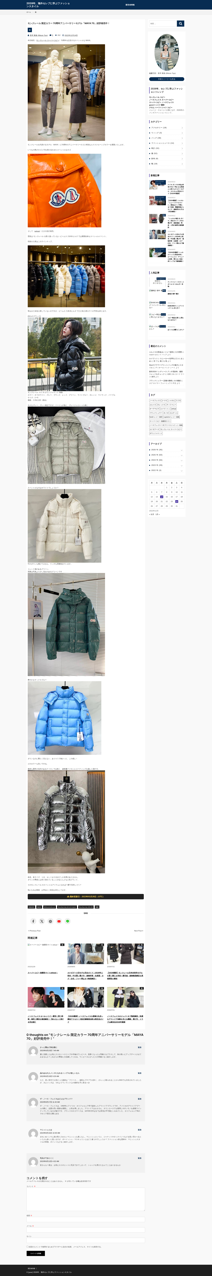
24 (177, 501)
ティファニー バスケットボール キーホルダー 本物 (176, 284)
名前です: (153, 73)
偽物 (97, 907)
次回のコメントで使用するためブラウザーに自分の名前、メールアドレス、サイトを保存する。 (65, 1247)
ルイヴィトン (165, 409)
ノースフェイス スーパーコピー (161, 100)
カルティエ (174, 413)
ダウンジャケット (49, 907)
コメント (31, 1186)
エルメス (153, 405)
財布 (154, 159)
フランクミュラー (156, 413)
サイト (29, 1236)
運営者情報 (130, 5)
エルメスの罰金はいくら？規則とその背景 (165, 352)
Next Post (138, 931)
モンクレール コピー (157, 97)
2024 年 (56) (157, 460)
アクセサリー (159, 128)
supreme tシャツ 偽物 (171, 417)
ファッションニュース (162, 143)
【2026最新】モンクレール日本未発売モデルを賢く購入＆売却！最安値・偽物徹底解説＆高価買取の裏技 (125, 976)
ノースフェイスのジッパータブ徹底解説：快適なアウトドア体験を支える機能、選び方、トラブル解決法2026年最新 (125, 1019)
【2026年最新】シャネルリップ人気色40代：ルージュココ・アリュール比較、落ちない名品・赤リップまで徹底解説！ (176, 256)
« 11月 (151, 514)
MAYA (39, 907)
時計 (155, 148)
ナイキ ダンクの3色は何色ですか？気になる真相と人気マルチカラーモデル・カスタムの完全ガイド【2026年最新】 (176, 189)
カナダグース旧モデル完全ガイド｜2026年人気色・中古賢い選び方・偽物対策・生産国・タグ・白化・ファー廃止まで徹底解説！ (85, 976)
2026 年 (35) (157, 450)
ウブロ (178, 400)
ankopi (37, 231)
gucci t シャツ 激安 (157, 105)
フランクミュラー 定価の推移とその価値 (165, 381)
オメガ (166, 413)
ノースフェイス (155, 400)
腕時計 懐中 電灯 (173, 294)
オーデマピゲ (154, 409)
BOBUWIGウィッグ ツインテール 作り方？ (176, 307)
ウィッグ (156, 133)
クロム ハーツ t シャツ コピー (160, 107)
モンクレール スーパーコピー (47, 40)
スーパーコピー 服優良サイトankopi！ (43, 973)
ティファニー (171, 405)
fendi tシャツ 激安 (156, 417)
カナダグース (154, 429)
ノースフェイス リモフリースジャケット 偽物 (166, 425)
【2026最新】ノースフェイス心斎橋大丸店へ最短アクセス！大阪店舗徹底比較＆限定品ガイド (85, 1019)
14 (162, 497)
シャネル (171, 400)
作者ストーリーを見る (166, 79)
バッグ (156, 138)
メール (30, 1226)
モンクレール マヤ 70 (86, 907)
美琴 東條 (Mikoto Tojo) (39, 35)
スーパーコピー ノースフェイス (161, 102)
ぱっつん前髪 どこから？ (176, 330)
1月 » (158, 514)
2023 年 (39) (157, 465)
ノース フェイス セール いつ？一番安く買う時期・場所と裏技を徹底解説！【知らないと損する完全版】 (46, 1019)
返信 (139, 1047)
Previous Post (34, 931)
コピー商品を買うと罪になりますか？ (176, 319)
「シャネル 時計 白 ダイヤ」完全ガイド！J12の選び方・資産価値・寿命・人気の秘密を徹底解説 (176, 223)
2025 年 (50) (157, 455)
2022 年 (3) (156, 470)
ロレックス (161, 405)
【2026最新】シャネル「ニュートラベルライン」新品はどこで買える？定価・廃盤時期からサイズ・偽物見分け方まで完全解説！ (176, 205)
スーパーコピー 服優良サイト (160, 421)
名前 (29, 1215)
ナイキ (164, 400)
